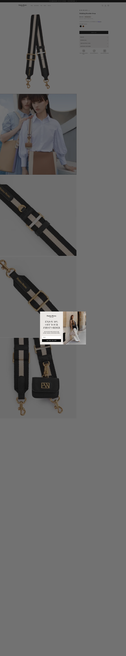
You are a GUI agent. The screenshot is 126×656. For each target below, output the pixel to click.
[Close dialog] (84, 312)
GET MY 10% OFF (52, 340)
